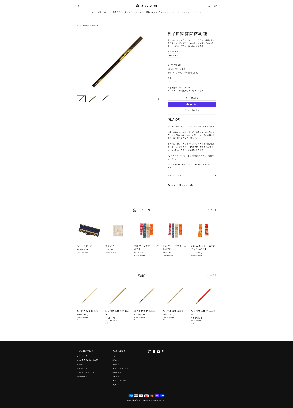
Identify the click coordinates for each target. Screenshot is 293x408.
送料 (169, 73)
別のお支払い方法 (191, 110)
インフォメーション (179, 12)
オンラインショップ (133, 12)
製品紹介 (117, 12)
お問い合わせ (82, 376)
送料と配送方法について (177, 175)
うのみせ (163, 12)
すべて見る (211, 210)
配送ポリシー (82, 364)
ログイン (195, 12)
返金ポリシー (82, 368)
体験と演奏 (150, 12)
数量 (169, 78)
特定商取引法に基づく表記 (87, 360)
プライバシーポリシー (85, 372)
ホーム (79, 25)
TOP (94, 12)
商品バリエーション (176, 51)
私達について (103, 12)
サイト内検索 (82, 356)
